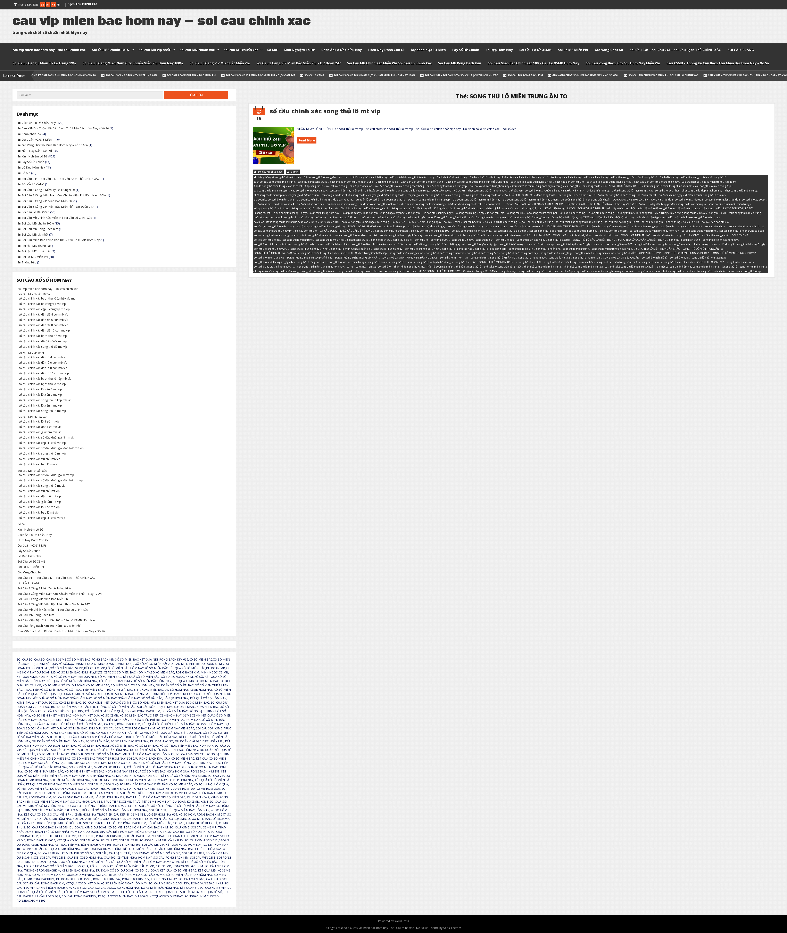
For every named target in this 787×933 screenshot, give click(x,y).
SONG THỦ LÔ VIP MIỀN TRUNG (497, 262)
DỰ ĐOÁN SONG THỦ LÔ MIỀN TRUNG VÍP (637, 199)
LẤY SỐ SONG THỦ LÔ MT (738, 208)
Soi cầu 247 (398, 222)
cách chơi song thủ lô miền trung (610, 177)
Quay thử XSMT (560, 217)
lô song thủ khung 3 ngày (470, 213)
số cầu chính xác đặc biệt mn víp (40, 427)
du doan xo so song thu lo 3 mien (378, 204)
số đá (314, 222)
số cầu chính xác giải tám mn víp (40, 432)
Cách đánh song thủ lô (644, 177)
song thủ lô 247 (440, 240)
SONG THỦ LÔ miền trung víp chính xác (309, 257)
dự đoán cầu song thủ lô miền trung (614, 195)
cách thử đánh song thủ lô (312, 181)
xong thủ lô (525, 271)
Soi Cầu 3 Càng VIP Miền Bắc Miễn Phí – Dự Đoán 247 (298, 63)
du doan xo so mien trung (342, 204)
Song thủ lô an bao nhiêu (531, 240)
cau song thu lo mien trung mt (271, 190)
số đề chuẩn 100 (329, 222)
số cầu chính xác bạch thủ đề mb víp (43, 336)
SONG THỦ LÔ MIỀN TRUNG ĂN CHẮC (658, 248)
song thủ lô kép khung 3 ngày (573, 244)
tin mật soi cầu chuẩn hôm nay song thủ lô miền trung (688, 266)
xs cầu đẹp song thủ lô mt (575, 271)
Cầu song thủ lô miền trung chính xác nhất (668, 186)
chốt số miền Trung (598, 190)
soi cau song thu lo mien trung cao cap (741, 230)
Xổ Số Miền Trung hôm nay (500, 271)
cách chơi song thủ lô (576, 177)
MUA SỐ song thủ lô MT (712, 213)
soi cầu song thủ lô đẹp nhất (545, 230)
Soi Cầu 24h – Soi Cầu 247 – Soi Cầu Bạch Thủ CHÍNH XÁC (675, 50)
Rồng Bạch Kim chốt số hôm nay (615, 217)
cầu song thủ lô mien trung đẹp (713, 186)
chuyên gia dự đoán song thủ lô (386, 195)
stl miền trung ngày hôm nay (327, 266)
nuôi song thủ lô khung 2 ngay (531, 217)
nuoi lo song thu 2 (285, 217)
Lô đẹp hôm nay (351, 213)
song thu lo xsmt (650, 262)
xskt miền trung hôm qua (638, 271)
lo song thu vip (515, 213)
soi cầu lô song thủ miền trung (465, 226)
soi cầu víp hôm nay (606, 235)
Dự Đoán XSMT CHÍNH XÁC (549, 204)
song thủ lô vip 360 (465, 262)
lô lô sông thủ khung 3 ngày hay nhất (384, 213)
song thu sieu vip (263, 266)
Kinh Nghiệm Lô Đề (299, 50)
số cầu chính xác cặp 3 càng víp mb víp (44, 309)
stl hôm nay (283, 266)
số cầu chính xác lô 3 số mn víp (39, 507)
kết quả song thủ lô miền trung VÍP (411, 208)
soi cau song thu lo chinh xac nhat (471, 230)
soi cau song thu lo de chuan (510, 230)
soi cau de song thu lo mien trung (661, 222)
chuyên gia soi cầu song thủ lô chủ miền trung (433, 195)
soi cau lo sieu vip (394, 226)
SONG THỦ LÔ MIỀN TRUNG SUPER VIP (734, 253)
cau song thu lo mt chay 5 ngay (309, 190)
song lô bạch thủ (380, 240)
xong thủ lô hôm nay (546, 271)
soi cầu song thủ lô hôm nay (581, 230)
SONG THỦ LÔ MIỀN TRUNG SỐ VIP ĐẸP (686, 253)
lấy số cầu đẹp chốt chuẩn (628, 208)
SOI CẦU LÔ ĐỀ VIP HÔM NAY (364, 226)
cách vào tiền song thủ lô (569, 181)
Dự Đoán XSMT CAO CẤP (517, 204)
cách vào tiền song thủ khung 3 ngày (531, 181)
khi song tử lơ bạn (532, 208)
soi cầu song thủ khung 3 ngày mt (273, 230)
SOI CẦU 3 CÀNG (741, 50)
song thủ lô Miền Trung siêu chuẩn (594, 253)
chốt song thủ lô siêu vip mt (269, 195)
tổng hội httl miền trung (753, 266)
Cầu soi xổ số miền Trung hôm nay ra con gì (537, 186)
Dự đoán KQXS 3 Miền (428, 50)
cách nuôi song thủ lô (714, 177)
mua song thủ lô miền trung (745, 213)
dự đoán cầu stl (647, 195)
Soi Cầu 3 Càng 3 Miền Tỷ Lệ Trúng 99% (44, 63)
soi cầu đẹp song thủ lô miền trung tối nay (321, 226)
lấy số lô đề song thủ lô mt (660, 208)
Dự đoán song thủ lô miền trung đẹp (429, 199)
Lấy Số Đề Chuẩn (465, 50)
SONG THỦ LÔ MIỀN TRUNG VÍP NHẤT (357, 257)
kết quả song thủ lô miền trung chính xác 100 (317, 208)
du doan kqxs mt (343, 199)
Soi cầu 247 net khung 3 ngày (424, 222)
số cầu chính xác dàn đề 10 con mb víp (44, 330)
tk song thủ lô (729, 266)
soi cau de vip (691, 222)
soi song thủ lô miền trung (297, 240)
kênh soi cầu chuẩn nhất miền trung (729, 204)
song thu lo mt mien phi (586, 257)
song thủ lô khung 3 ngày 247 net (309, 248)
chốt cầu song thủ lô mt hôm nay (487, 190)
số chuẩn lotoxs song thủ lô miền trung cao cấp (281, 222)
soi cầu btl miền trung (540, 222)
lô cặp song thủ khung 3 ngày (290, 213)
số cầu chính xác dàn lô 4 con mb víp (43, 357)
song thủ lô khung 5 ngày (387, 248)
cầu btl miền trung (336, 186)
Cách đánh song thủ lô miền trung (679, 177)
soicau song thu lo (357, 240)
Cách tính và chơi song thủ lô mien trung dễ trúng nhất (477, 181)
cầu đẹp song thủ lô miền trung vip (447, 186)
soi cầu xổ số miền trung (667, 235)
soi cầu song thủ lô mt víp (440, 235)
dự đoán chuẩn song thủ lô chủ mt (704, 195)
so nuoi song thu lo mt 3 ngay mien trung (365, 222)
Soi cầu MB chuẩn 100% (111, 50)
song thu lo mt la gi (559, 257)
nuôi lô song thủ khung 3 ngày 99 (447, 217)
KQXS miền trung (554, 208)
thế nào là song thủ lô (468, 266)
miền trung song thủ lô (683, 213)
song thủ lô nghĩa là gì (654, 257)
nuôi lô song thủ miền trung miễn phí (490, 217)
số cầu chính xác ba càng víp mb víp (42, 304)
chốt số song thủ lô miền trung (629, 190)
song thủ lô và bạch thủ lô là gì (433, 262)
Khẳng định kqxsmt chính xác (502, 208)
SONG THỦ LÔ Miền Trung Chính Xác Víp (363, 253)
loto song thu (644, 213)
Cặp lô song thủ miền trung (269, 186)
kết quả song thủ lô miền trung (271, 208)
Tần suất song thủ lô (379, 266)
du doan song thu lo (393, 199)
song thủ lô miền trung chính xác (319, 253)
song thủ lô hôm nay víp (540, 244)
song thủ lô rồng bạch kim (311, 262)
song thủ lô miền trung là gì (556, 253)
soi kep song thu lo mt (267, 240)
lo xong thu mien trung (601, 213)
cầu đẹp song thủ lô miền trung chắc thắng (399, 186)
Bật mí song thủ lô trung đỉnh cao (323, 177)
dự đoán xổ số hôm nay (310, 204)
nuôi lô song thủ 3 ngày (374, 217)
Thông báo (29, 262)
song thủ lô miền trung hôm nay (519, 253)
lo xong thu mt (625, 213)
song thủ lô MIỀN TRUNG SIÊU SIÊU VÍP (639, 253)
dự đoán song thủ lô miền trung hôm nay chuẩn (530, 199)
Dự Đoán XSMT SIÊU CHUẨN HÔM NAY (590, 204)
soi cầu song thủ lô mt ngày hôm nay (401, 235)
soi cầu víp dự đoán (580, 235)
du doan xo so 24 (284, 204)
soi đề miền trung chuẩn (715, 235)
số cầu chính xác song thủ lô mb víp (42, 411)
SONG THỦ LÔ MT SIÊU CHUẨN (621, 257)
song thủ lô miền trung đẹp (482, 253)
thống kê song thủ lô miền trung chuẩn (632, 266)
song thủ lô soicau (377, 262)
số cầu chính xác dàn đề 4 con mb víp (43, 314)
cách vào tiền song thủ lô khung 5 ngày (656, 181)
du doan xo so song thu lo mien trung (423, 204)
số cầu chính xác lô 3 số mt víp (39, 421)
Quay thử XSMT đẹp (583, 217)
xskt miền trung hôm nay (607, 271)
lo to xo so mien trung (572, 213)
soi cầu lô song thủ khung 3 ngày (426, 226)
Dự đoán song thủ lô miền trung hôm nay (476, 199)
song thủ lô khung (645, 244)
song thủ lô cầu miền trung (684, 240)
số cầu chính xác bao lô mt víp (39, 512)
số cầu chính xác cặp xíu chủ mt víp (42, 518)
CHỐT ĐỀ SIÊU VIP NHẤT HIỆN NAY (564, 190)
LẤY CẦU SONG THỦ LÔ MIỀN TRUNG (588, 208)
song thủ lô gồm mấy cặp (482, 244)
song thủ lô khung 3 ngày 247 (271, 248)
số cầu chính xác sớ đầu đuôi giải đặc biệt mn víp (51, 448)
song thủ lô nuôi (679, 257)
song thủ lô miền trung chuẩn (406, 253)
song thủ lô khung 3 (722, 244)
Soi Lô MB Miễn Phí (573, 50)
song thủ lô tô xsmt (402, 262)
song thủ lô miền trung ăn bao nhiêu (612, 248)
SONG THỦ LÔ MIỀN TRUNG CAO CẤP (275, 253)
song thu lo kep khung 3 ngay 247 (612, 244)
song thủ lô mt (479, 257)
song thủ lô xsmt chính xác (678, 262)
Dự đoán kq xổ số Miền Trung (313, 199)
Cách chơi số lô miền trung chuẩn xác (491, 177)
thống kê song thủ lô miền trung (542, 266)
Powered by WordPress (393, 921)
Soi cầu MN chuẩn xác (197, 50)
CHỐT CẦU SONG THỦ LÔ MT (448, 190)
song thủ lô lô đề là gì (521, 248)
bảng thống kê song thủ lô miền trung (279, 177)
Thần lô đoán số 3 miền (439, 266)
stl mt (350, 266)
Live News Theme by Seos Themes (438, 928)
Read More (306, 140)
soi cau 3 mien (452, 222)
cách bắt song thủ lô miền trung (415, 177)
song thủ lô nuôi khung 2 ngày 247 (273, 262)
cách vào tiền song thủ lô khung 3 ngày (609, 181)
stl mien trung (300, 266)
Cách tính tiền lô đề (387, 181)
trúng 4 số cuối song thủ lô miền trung (277, 271)
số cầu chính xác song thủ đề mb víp (43, 347)
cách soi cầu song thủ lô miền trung (274, 181)
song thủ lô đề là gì (416, 244)
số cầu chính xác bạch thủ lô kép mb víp (45, 378)
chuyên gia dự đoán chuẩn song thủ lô (343, 195)
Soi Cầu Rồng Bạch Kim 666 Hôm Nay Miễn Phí (623, 63)
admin (294, 171)
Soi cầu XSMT (691, 235)
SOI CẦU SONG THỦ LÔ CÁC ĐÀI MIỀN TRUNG (346, 230)
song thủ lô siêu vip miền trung (346, 262)
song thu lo (421, 240)
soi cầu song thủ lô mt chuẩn (315, 235)
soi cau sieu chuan (715, 226)
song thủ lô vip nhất (529, 262)
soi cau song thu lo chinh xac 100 (430, 230)
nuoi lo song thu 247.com (343, 217)
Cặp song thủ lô (314, 186)
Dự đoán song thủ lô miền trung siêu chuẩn (585, 199)
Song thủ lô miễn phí (548, 248)
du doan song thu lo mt (677, 199)
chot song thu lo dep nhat (664, 190)
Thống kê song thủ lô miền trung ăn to (585, 266)
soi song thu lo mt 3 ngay (329, 240)
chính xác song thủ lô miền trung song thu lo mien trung (397, 190)
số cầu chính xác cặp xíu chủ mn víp (42, 443)
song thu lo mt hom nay (532, 257)
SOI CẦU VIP (559, 235)
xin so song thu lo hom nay (400, 271)
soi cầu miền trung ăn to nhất (527, 226)
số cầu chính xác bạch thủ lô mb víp (42, 384)
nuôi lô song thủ (263, 217)
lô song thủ (414, 213)
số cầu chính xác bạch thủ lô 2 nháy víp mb (47, 298)
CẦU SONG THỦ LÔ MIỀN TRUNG (622, 186)
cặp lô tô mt (295, 186)
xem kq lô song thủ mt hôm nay (364, 271)
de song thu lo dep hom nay (574, 195)
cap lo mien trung (712, 181)
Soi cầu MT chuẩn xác (241, 50)
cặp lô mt (730, 181)
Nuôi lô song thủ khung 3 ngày (408, 217)
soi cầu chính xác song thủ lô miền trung (579, 222)
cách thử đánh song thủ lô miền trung (351, 181)
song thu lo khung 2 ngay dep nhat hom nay (683, 244)
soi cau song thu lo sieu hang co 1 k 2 (509, 235)
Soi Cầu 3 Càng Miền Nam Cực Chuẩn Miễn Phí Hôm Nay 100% (133, 63)
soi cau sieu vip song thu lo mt (746, 226)
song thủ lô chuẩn (304, 244)
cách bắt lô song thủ (356, 177)
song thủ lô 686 (505, 240)
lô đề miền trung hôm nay (324, 213)
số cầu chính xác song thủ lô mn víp (42, 453)
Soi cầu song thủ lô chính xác (391, 230)
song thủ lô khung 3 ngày (751, 244)
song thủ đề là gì (402, 240)
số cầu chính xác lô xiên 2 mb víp (40, 394)
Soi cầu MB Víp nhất (155, 50)
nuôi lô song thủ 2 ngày (312, 217)
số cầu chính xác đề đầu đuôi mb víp (43, 341)
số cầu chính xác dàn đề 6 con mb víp (43, 320)
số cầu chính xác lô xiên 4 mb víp (40, 405)
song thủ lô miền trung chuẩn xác (445, 253)
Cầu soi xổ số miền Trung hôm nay (489, 186)
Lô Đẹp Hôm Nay (499, 50)
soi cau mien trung (496, 226)
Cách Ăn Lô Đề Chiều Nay (341, 50)
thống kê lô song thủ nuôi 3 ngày (502, 266)
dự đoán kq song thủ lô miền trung (274, 199)
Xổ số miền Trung (472, 271)
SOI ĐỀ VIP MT (740, 235)
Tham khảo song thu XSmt (409, 266)
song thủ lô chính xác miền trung (272, 244)
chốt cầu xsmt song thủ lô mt (524, 190)
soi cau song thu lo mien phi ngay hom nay (654, 230)
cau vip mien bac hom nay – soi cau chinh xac (49, 50)
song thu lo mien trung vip (269, 257)
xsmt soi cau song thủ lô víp (745, 271)
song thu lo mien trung (576, 248)
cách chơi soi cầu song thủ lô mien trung (538, 177)
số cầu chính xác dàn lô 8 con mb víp (43, 368)
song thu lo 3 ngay (462, 240)
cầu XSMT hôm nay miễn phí (346, 190)
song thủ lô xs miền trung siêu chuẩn (617, 262)
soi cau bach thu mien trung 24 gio (505, 222)
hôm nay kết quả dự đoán (630, 204)
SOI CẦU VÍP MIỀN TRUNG (635, 235)
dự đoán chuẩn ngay (670, 195)
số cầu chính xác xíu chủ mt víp (39, 491)
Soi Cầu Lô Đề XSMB (535, 50)
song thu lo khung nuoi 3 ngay (422, 248)
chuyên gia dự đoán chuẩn (303, 195)
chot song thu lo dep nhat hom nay (702, 190)
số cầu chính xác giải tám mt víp (40, 502)
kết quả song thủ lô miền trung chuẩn (367, 208)
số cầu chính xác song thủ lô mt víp (325, 111)
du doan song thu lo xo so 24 (748, 199)
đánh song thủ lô (546, 195)
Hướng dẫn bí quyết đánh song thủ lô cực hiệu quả (677, 204)
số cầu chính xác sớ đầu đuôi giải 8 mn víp (47, 437)
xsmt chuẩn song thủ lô (669, 271)
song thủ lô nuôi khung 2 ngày (708, 257)
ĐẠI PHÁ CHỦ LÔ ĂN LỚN (518, 195)
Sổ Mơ (272, 50)
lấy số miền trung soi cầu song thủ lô (699, 208)
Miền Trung (661, 213)
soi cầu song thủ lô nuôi (471, 235)
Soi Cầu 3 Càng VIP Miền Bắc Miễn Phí (220, 63)
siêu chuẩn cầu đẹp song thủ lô (654, 217)
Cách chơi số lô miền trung (452, 177)
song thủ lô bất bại (559, 240)
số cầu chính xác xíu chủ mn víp (39, 459)
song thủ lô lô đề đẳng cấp (490, 248)
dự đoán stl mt (262, 204)
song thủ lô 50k (484, 240)
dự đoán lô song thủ (367, 199)
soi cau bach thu (472, 222)
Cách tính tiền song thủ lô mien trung (422, 181)
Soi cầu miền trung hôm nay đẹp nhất (608, 226)
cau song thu (572, 186)
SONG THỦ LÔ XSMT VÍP (710, 262)
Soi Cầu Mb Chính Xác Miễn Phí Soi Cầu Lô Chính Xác (389, 63)
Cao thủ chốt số (690, 181)
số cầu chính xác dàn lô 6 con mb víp (43, 363)
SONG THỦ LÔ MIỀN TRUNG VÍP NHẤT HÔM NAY (409, 257)
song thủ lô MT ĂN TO (502, 257)
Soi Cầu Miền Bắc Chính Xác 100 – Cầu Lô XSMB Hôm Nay (533, 63)
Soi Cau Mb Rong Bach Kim (459, 63)
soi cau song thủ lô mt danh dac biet (356, 235)
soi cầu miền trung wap (674, 226)
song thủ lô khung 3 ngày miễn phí (351, 248)
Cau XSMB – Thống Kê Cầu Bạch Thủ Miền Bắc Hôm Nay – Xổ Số (717, 63)
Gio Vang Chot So (609, 50)
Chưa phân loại (32, 134)
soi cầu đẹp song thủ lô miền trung (274, 226)
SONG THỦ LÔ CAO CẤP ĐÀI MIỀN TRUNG (642, 240)
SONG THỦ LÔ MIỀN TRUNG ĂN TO (703, 248)
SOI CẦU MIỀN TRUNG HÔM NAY (565, 226)
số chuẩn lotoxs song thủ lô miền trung (697, 217)
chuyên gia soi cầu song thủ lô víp (482, 195)
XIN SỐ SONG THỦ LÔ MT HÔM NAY (439, 271)
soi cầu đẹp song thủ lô (715, 222)
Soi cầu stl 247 (541, 235)
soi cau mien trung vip (645, 226)
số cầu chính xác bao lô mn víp (39, 464)
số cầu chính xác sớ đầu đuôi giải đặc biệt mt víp (51, 480)
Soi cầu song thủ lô (306, 230)
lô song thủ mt (495, 213)
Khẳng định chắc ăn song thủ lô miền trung (458, 208)
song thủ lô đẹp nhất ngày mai (447, 244)
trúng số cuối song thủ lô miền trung (322, 271)
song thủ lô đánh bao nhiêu (333, 244)
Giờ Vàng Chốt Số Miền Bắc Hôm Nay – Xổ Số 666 (496, 75)
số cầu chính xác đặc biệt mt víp (40, 496)
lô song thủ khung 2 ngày (438, 213)
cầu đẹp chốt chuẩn (361, 186)
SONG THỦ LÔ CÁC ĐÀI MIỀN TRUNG (594, 240)
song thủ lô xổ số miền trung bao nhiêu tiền (569, 262)
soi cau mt (696, 226)
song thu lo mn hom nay (454, 257)
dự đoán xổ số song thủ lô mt (464, 204)
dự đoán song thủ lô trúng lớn (711, 199)
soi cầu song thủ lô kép (613, 230)
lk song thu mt (262, 213)
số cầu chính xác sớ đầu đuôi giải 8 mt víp (46, 475)
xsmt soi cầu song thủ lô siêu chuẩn (705, 271)
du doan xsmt (492, 204)
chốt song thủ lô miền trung (741, 190)
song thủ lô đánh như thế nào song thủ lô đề (377, 244)
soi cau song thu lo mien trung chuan (275, 235)
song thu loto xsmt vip (739, 262)
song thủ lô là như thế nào (457, 248)
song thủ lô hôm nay (511, 244)
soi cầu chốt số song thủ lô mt (622, 222)
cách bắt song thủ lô (383, 177)
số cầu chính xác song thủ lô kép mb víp (45, 400)
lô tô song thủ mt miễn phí (542, 213)
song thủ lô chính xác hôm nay (720, 240)
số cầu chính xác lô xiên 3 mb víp (40, 389)
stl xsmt (360, 266)
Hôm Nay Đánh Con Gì (386, 50)
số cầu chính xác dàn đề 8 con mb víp (43, 325)
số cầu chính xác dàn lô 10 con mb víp (44, 373)
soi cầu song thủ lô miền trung (699, 230)
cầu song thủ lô (591, 186)
